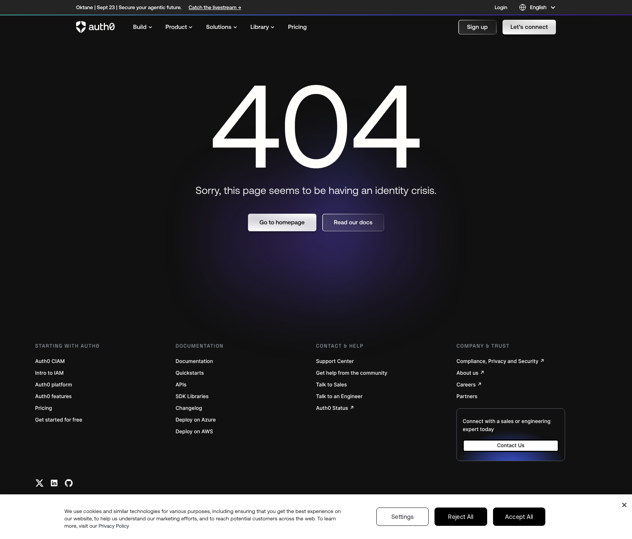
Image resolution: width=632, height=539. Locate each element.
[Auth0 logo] (95, 27)
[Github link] (68, 483)
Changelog (189, 408)
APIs (181, 385)
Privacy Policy (113, 526)
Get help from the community (351, 373)
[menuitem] (143, 27)
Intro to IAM (49, 373)
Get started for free (58, 420)
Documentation (194, 361)
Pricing (43, 408)
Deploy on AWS (194, 431)
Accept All (519, 516)
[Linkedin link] (54, 483)
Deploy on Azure (196, 420)
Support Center (335, 361)
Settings (402, 516)
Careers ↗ (469, 385)
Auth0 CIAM (50, 361)
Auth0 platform (53, 385)
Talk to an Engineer (339, 396)
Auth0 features (53, 396)
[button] (477, 27)
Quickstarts (190, 373)
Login (501, 7)
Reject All (460, 516)
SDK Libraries (192, 396)
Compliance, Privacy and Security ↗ (500, 361)
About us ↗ (470, 373)
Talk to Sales (331, 385)
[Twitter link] (39, 483)
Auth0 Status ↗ (335, 408)
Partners (466, 396)
